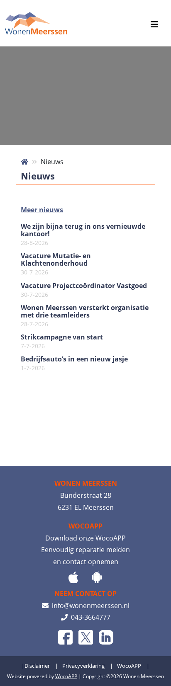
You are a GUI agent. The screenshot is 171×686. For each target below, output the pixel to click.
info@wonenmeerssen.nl (89, 605)
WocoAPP (129, 665)
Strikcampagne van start (62, 341)
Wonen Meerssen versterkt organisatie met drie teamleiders (85, 316)
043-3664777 (89, 617)
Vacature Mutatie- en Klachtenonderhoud (56, 264)
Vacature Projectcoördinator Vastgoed (84, 290)
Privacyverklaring (83, 665)
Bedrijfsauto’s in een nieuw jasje (74, 363)
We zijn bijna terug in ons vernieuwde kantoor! (83, 235)
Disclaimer (37, 665)
